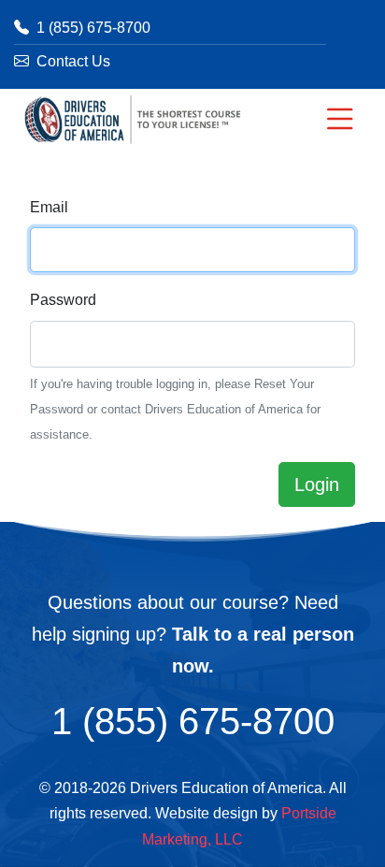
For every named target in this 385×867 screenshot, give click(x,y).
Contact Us (71, 61)
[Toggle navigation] (340, 119)
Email (49, 207)
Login (316, 484)
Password (63, 300)
